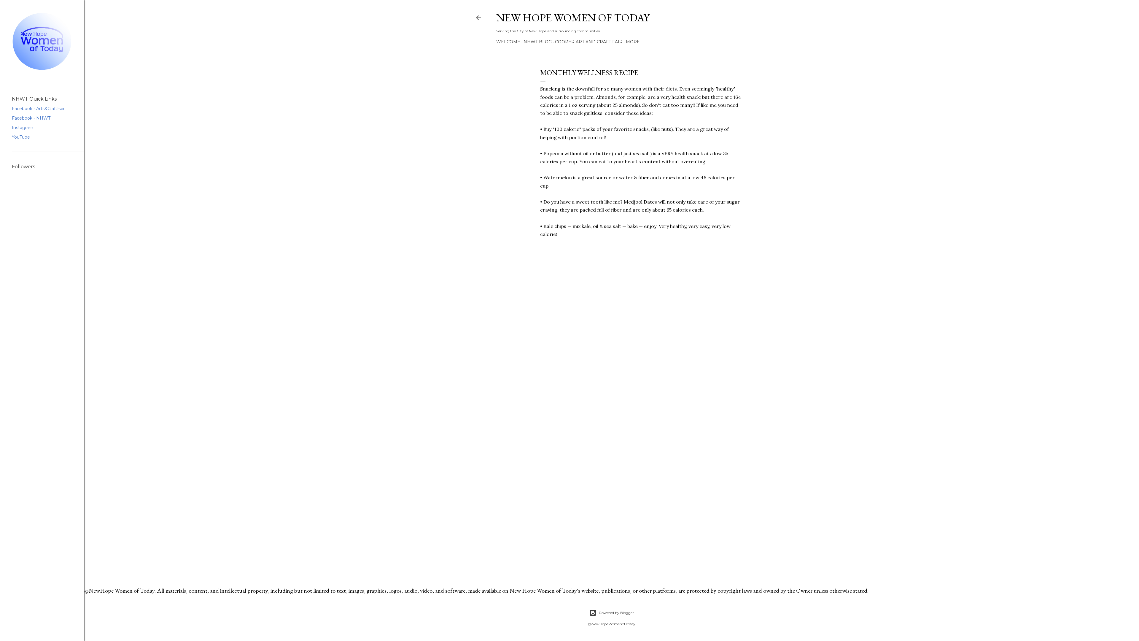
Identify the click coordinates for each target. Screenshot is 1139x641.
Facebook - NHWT (31, 118)
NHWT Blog (538, 42)
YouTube (21, 137)
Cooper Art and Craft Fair (589, 42)
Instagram (22, 127)
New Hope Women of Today (573, 18)
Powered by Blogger (616, 612)
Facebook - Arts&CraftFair (38, 108)
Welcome (508, 42)
